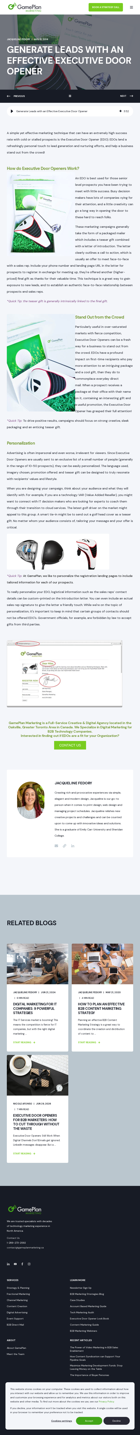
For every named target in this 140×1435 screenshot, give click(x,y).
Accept (89, 1420)
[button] (12, 111)
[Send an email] (57, 846)
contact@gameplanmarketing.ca (25, 1247)
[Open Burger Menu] (131, 7)
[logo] (25, 1209)
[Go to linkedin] (71, 846)
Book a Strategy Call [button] (105, 7)
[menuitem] (18, 1288)
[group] (70, 111)
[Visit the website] (64, 846)
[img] (120, 111)
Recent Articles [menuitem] (81, 1340)
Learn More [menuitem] (77, 1280)
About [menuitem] (11, 1340)
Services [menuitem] (12, 1280)
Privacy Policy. (107, 1401)
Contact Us (13, 1238)
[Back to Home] (25, 7)
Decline (117, 1420)
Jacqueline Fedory (18, 39)
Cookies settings (61, 1420)
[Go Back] (70, 96)
